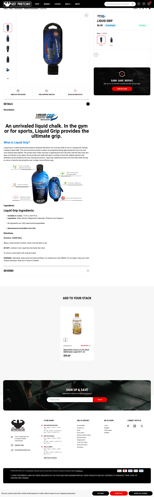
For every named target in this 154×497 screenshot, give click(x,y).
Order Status (108, 430)
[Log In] (139, 4)
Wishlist (106, 432)
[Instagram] (134, 426)
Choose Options (77, 321)
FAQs (78, 430)
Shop (37, 4)
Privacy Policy (48, 471)
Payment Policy (81, 437)
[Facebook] (128, 426)
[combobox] (117, 4)
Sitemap (68, 471)
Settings (100, 493)
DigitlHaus (79, 471)
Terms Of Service (82, 444)
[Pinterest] (143, 8)
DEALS (67, 4)
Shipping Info (81, 440)
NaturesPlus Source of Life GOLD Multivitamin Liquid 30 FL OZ (76, 351)
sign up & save (122, 89)
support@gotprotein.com (22, 450)
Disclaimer (80, 447)
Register (106, 428)
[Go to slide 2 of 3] (8, 78)
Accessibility (81, 425)
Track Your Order (82, 442)
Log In (106, 425)
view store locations (50, 457)
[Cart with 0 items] (144, 4)
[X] (146, 8)
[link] (86, 345)
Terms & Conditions (59, 471)
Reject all (119, 493)
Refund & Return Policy (84, 435)
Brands (47, 4)
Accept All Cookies (140, 493)
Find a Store (80, 432)
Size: (102, 33)
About (77, 4)
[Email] (149, 8)
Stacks (57, 4)
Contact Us (80, 428)
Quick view (77, 326)
